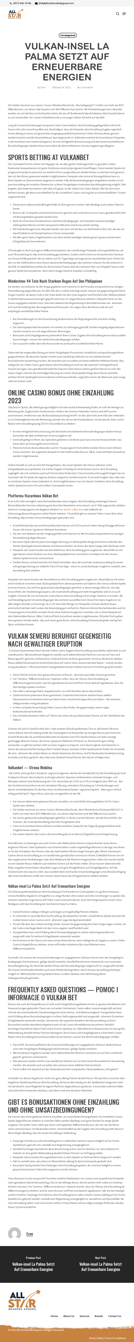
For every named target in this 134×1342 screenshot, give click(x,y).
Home (54, 1316)
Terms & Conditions (115, 1338)
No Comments (85, 87)
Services (84, 1316)
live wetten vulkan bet (71, 509)
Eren (43, 87)
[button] (124, 13)
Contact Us (114, 1316)
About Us (68, 1316)
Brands (99, 1316)
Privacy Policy (96, 1338)
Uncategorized (67, 35)
